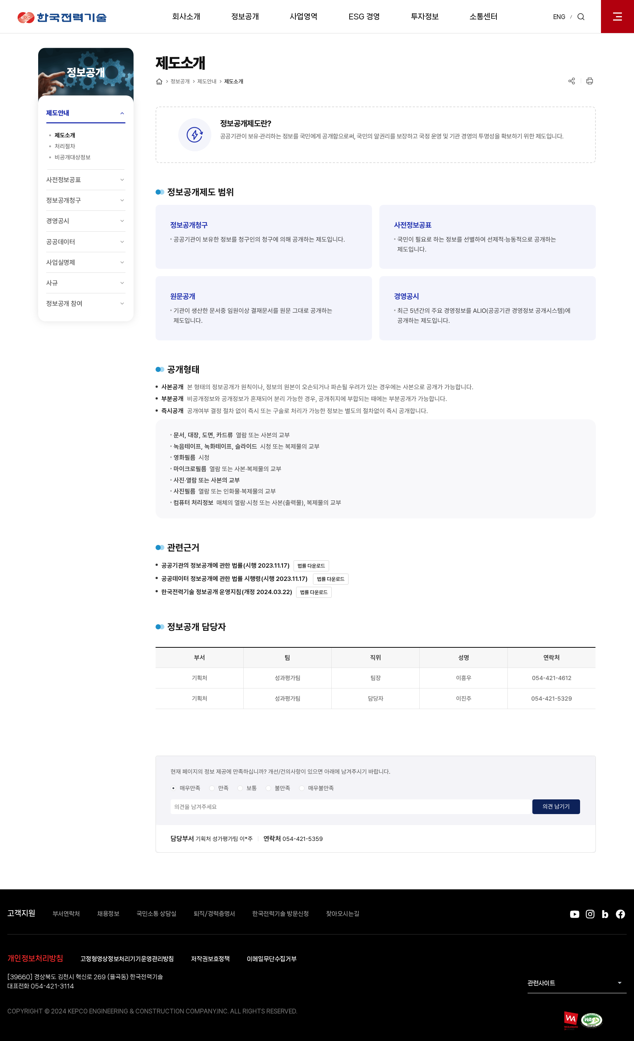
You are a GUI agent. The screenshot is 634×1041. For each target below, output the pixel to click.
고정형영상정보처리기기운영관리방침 (127, 958)
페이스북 (620, 914)
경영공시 (57, 221)
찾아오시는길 (342, 913)
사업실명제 (60, 262)
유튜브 (574, 914)
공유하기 (571, 81)
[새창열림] (570, 1020)
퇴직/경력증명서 (214, 913)
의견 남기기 (556, 806)
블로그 (605, 914)
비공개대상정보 (73, 157)
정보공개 (245, 16)
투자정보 (425, 16)
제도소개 (65, 135)
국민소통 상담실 (156, 913)
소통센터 (484, 16)
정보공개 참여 (64, 303)
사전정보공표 (63, 180)
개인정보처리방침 (35, 958)
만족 (223, 788)
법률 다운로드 (311, 566)
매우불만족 (321, 788)
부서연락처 (66, 913)
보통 (252, 788)
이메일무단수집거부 (271, 958)
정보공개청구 (63, 200)
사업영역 (304, 16)
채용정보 (108, 913)
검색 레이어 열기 (580, 16)
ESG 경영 (364, 16)
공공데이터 (60, 242)
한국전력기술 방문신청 (280, 913)
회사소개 (186, 16)
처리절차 (65, 146)
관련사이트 (541, 983)
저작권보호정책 (210, 958)
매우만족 (190, 788)
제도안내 (57, 113)
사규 (52, 283)
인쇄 (589, 81)
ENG (559, 17)
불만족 (282, 788)
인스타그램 (589, 914)
